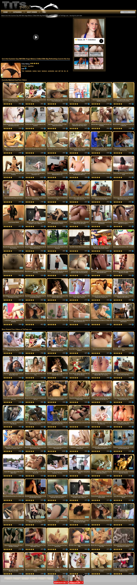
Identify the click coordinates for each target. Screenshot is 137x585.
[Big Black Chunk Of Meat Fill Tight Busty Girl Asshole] (58, 107)
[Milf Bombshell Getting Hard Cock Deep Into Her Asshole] (123, 455)
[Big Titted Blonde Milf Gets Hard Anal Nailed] (36, 553)
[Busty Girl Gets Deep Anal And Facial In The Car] (36, 381)
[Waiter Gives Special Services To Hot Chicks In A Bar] (123, 553)
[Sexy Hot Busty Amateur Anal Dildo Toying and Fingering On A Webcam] (102, 279)
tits (65, 71)
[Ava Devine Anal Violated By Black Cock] (36, 303)
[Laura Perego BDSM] (14, 205)
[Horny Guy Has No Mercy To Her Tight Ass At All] (36, 455)
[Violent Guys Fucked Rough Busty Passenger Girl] (36, 156)
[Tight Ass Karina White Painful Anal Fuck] (58, 504)
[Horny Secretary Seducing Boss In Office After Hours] (123, 303)
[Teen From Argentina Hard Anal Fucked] (14, 504)
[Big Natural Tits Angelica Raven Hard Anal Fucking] (36, 181)
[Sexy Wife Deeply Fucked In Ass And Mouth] (123, 479)
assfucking (51, 71)
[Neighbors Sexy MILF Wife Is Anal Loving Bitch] (80, 430)
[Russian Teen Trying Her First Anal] (58, 132)
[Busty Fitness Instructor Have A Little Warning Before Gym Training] (58, 156)
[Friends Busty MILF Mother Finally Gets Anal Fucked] (102, 479)
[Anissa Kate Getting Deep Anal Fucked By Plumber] (102, 205)
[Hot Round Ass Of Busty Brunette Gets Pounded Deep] (36, 83)
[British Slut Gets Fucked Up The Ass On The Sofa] (102, 528)
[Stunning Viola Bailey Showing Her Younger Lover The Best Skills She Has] (36, 504)
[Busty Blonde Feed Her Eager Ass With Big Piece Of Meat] (123, 254)
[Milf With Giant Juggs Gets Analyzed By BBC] (80, 528)
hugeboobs (28, 71)
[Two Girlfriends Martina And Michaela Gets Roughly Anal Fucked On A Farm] (36, 406)
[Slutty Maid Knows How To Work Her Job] (58, 181)
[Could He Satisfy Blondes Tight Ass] (123, 504)
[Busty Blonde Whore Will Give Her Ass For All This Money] (80, 357)
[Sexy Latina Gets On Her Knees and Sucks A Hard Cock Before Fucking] (58, 381)
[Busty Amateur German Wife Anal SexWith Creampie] (102, 83)
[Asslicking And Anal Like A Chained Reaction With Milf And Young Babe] (123, 279)
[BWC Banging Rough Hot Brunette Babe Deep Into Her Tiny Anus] (14, 332)
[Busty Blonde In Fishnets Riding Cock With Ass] (14, 381)
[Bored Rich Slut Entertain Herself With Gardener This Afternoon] (58, 455)
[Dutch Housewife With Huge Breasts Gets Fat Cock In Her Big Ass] (123, 83)
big (62, 71)
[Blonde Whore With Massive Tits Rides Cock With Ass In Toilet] (80, 181)
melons (34, 71)
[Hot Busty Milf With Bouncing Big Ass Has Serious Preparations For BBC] (80, 83)
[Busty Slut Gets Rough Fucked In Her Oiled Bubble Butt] (102, 254)
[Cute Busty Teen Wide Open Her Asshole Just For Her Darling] (14, 83)
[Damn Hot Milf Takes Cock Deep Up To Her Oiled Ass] (102, 406)
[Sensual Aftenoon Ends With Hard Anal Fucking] (14, 156)
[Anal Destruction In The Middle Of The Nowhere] (58, 230)
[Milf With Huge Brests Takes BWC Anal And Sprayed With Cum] (80, 156)
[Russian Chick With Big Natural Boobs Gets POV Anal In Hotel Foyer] (102, 132)
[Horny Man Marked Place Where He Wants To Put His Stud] (80, 205)
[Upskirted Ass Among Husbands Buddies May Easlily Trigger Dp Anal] (102, 230)
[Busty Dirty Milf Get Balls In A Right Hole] (102, 303)
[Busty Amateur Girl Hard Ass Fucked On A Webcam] (123, 107)
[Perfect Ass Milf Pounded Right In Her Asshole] (36, 107)
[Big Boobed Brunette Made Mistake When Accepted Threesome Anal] (14, 132)
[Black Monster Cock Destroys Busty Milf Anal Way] (36, 254)
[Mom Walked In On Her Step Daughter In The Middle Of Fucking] (14, 279)
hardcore (44, 71)
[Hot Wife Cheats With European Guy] (80, 230)
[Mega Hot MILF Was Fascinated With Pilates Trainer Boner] (80, 132)
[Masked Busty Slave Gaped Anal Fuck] (14, 254)
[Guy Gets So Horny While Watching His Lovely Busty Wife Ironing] (36, 279)
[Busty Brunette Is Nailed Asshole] (102, 156)
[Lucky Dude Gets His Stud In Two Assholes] (14, 303)
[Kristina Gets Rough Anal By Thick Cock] (36, 132)
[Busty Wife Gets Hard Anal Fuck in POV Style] (123, 332)
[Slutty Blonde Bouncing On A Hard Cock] (58, 303)
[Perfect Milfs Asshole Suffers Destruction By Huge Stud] (80, 107)
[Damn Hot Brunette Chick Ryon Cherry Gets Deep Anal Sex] (14, 107)
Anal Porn (30, 66)
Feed (44, 12)
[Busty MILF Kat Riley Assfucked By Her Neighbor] (80, 332)
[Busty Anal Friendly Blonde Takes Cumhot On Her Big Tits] (102, 381)
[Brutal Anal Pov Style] (80, 553)
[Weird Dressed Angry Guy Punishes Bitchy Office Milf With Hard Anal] (102, 181)
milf (59, 71)
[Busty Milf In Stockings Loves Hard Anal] (80, 406)
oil (67, 71)
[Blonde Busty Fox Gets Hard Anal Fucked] (102, 553)
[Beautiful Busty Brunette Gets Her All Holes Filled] (80, 381)
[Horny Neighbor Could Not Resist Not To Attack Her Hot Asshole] (36, 230)
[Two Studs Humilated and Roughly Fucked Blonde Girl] (123, 381)
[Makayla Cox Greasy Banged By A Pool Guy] (36, 357)
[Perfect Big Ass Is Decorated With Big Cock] (123, 156)
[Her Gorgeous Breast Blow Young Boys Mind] (80, 455)
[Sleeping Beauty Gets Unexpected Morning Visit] (123, 132)
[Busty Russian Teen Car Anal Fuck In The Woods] (14, 406)
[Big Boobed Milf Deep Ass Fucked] (14, 181)
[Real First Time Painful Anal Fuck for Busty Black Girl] (14, 357)
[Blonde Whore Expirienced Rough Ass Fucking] (102, 107)
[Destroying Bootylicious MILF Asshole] (123, 230)
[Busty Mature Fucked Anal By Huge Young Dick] (58, 528)
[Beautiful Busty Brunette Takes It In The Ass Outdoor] (14, 230)
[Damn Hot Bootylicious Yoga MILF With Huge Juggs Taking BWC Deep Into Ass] (80, 279)
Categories (17, 12)
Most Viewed (32, 12)
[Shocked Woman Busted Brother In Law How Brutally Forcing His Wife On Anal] (36, 479)
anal (56, 71)
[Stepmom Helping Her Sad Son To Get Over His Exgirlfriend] (123, 430)
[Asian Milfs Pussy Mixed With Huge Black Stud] (14, 455)
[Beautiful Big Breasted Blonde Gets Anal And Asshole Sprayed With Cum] (36, 430)
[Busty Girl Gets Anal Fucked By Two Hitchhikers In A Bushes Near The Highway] (123, 528)
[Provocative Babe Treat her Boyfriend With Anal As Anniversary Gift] (123, 181)
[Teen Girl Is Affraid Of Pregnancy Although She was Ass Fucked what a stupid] (58, 479)
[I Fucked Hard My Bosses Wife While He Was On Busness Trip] (80, 303)
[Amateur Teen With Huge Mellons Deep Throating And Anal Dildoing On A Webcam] (123, 406)
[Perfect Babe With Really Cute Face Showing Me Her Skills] (80, 504)
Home (5, 12)
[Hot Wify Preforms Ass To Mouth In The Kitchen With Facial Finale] (58, 279)
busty (39, 71)
